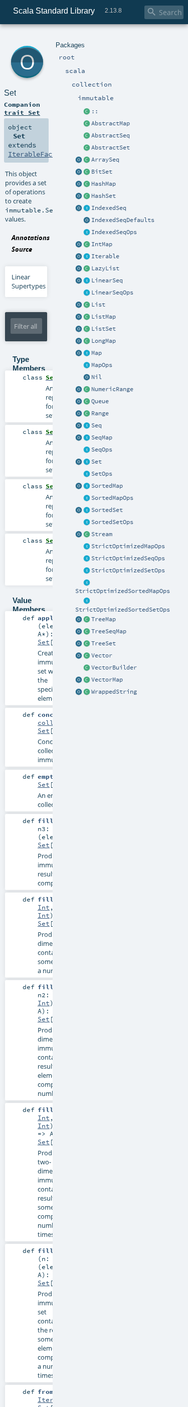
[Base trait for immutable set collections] (87, 462)
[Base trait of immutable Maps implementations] (87, 365)
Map (96, 352)
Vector (101, 655)
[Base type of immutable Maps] (87, 353)
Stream (101, 534)
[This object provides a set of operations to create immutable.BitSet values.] (79, 172)
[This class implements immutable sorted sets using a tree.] (87, 644)
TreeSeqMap (108, 631)
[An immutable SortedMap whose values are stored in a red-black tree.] (87, 620)
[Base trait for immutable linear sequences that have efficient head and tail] (87, 281)
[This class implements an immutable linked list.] (87, 269)
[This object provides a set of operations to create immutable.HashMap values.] (79, 184)
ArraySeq (105, 159)
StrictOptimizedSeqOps (128, 558)
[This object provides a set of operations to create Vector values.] (79, 656)
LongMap (103, 340)
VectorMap (107, 679)
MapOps (101, 364)
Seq (96, 425)
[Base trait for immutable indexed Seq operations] (87, 233)
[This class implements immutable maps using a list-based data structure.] (87, 317)
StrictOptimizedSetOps (128, 570)
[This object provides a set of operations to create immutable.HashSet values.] (79, 196)
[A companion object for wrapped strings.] (79, 692)
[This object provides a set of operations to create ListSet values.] (79, 329)
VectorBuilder (114, 667)
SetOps (101, 473)
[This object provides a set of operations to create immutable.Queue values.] (79, 402)
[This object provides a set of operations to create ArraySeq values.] (79, 160)
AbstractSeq (110, 135)
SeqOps (101, 449)
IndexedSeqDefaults (122, 220)
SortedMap (107, 485)
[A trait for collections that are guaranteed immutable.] (87, 257)
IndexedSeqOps (114, 232)
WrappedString (114, 691)
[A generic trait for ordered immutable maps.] (87, 438)
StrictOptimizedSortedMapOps (122, 591)
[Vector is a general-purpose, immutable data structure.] (87, 656)
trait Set (22, 112)
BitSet (101, 171)
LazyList (105, 268)
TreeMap (103, 619)
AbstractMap (110, 123)
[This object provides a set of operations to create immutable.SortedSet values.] (79, 510)
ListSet (103, 328)
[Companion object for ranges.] (79, 414)
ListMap (103, 316)
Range (100, 413)
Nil (96, 377)
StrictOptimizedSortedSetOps (122, 609)
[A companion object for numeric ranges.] (79, 390)
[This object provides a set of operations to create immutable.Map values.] (79, 353)
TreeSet (103, 643)
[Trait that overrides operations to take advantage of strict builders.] (87, 559)
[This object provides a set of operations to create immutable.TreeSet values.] (79, 644)
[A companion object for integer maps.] (79, 245)
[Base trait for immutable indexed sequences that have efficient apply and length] (87, 208)
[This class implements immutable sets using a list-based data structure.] (87, 329)
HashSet (103, 195)
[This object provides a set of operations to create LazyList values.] (79, 269)
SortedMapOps (112, 497)
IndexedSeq (108, 207)
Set (96, 461)
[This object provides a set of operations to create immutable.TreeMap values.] (79, 620)
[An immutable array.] (87, 160)
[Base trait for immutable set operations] (87, 474)
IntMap (101, 244)
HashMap (103, 183)
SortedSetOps (112, 522)
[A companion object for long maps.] (79, 341)
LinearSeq (107, 280)
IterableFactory (38, 154)
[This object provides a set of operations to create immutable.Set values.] (79, 462)
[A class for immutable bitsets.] (87, 172)
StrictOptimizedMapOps (128, 546)
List (98, 304)
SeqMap (101, 437)
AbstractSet (110, 147)
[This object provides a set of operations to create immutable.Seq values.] (79, 426)
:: (94, 111)
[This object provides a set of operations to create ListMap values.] (79, 317)
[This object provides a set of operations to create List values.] (79, 305)
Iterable (105, 256)
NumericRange (112, 389)
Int (44, 907)
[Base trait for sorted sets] (87, 510)
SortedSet (107, 509)
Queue (100, 401)
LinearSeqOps (112, 292)
